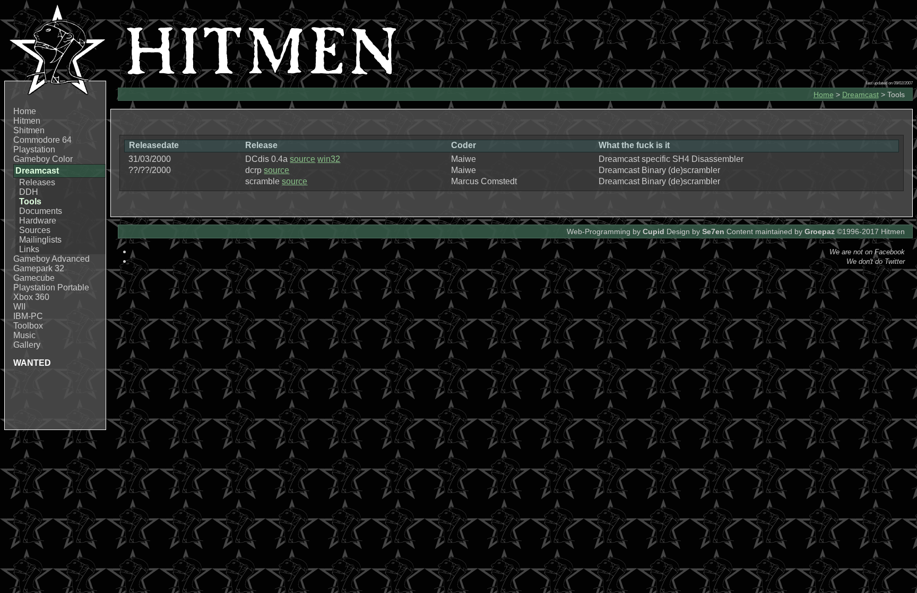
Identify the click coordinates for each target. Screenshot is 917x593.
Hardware (37, 220)
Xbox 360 (31, 297)
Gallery (26, 344)
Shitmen (29, 130)
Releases (37, 182)
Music (24, 335)
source (302, 159)
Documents (40, 211)
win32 (328, 159)
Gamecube (34, 277)
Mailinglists (40, 239)
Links (29, 249)
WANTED (32, 362)
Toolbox (28, 325)
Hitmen (26, 120)
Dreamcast (860, 94)
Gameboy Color (43, 159)
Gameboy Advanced (51, 258)
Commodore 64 (42, 139)
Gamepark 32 (38, 268)
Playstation (34, 149)
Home (24, 111)
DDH (28, 191)
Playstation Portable (51, 287)
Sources (34, 230)
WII (19, 306)
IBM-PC (28, 316)
